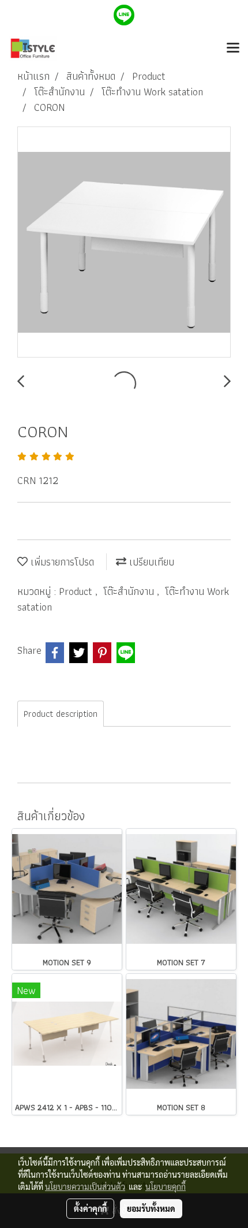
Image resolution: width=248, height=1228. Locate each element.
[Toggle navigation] (233, 48)
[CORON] (124, 242)
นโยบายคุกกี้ (165, 1186)
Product (77, 591)
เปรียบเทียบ (150, 561)
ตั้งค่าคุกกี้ (90, 1208)
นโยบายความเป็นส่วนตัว (85, 1186)
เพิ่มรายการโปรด (61, 561)
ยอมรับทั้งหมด (151, 1208)
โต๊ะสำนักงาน (130, 591)
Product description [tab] (60, 713)
